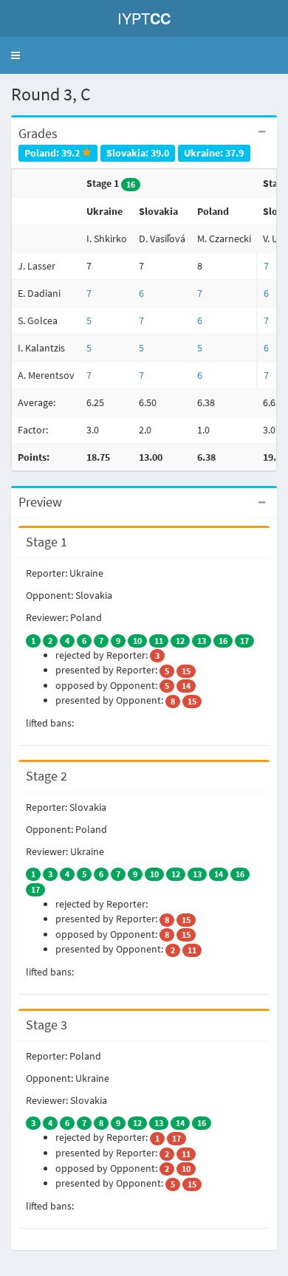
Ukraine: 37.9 (214, 152)
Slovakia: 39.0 (137, 152)
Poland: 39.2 (53, 152)
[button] (15, 55)
